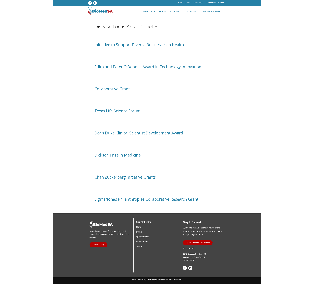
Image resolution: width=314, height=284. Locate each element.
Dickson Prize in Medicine (117, 155)
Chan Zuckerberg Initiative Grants (125, 177)
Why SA (162, 11)
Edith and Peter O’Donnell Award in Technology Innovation (147, 66)
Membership (211, 3)
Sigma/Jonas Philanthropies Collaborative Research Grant (146, 199)
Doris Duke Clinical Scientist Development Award (138, 133)
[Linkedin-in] (95, 3)
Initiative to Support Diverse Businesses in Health (139, 44)
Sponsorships (198, 3)
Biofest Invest (192, 11)
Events (187, 3)
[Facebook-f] (90, 3)
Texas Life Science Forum (117, 111)
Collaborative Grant (112, 88)
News (180, 3)
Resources (175, 11)
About (154, 11)
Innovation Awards (212, 11)
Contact (221, 3)
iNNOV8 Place (177, 280)
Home (145, 11)
